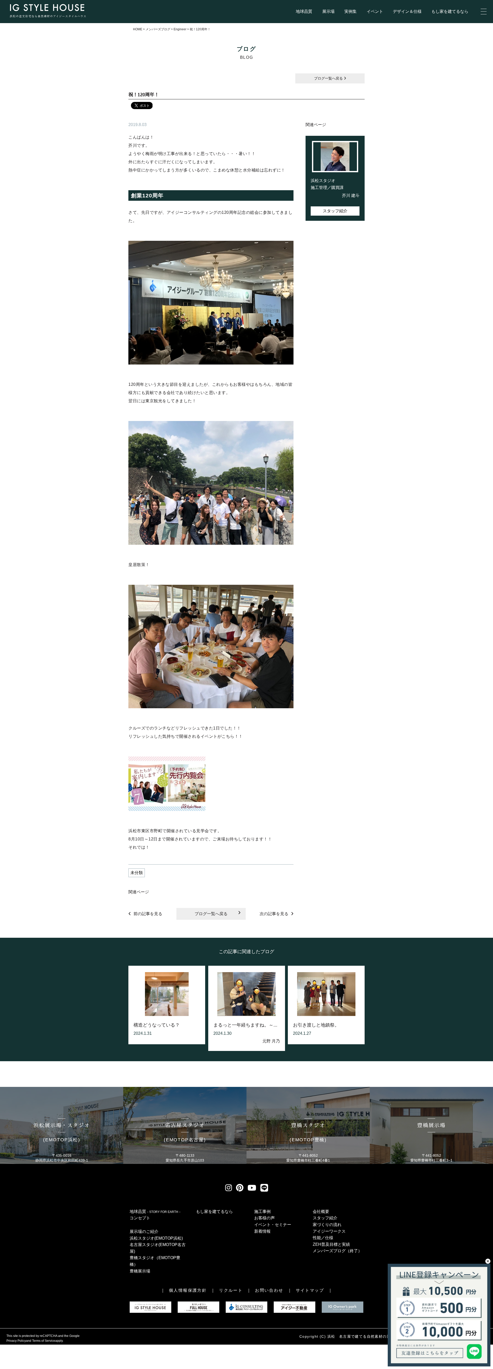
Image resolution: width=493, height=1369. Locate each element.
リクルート (231, 1290)
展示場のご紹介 (144, 1231)
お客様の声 (264, 1218)
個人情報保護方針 (188, 1290)
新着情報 (262, 1231)
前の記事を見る (148, 914)
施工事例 (262, 1211)
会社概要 (321, 1211)
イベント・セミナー (272, 1224)
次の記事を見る (274, 914)
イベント (375, 11)
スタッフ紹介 (335, 211)
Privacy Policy (16, 1341)
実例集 (350, 11)
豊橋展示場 (140, 1271)
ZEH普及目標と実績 (331, 1244)
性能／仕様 (323, 1238)
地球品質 (304, 11)
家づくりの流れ (327, 1224)
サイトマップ (310, 1290)
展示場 (328, 11)
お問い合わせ (269, 1290)
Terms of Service (43, 1341)
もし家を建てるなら (449, 11)
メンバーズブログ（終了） (337, 1251)
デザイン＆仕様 (407, 11)
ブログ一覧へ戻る (329, 78)
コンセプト (140, 1218)
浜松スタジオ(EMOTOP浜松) (156, 1238)
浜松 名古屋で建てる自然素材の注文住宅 (365, 1336)
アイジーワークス (329, 1231)
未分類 (136, 872)
